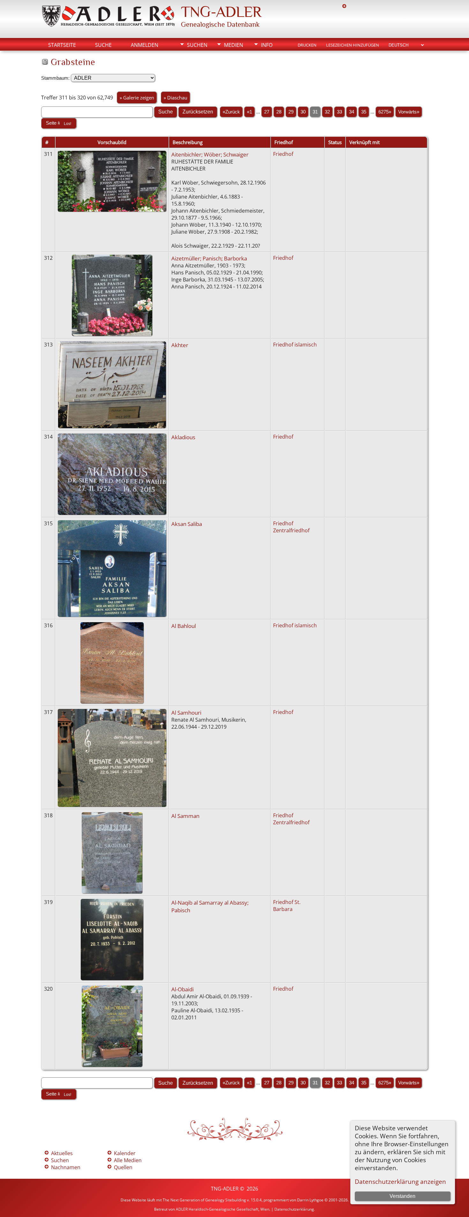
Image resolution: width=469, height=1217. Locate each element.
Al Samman (185, 816)
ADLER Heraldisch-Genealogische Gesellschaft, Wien (222, 1209)
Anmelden (144, 44)
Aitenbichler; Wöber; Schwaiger (210, 154)
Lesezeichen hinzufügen (352, 45)
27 (266, 111)
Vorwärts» (408, 111)
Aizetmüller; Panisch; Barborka (209, 258)
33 (339, 111)
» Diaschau (175, 97)
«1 (249, 111)
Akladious (183, 437)
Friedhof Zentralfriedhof (291, 527)
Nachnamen (65, 1167)
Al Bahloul (183, 626)
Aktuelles (62, 1153)
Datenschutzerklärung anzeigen (400, 1181)
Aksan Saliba (186, 524)
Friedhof (283, 153)
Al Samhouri (186, 712)
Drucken (307, 45)
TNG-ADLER (221, 11)
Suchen (197, 44)
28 (278, 111)
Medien (233, 44)
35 (363, 111)
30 (303, 111)
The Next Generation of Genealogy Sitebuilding (204, 1200)
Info (266, 44)
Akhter (179, 345)
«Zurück (231, 111)
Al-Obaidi (182, 989)
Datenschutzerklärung (294, 1209)
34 (351, 111)
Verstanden (402, 1196)
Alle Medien (128, 1160)
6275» (384, 111)
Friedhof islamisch (295, 344)
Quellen (123, 1167)
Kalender (125, 1153)
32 (327, 111)
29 (291, 111)
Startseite (62, 44)
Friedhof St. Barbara (287, 906)
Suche (103, 44)
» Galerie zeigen (137, 97)
